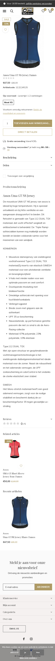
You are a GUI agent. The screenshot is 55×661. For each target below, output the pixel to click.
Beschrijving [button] (9, 157)
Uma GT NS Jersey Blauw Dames (19, 537)
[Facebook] (24, 639)
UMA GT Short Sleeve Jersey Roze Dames (13, 475)
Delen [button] (6, 165)
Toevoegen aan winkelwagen (32, 123)
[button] (4, 11)
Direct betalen (27, 132)
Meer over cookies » (28, 658)
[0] (50, 11)
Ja (25, 652)
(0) (16, 78)
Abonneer (43, 587)
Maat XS (8, 102)
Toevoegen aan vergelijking (20, 176)
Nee (38, 652)
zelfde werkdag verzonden (39, 3)
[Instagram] (31, 639)
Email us (14, 628)
